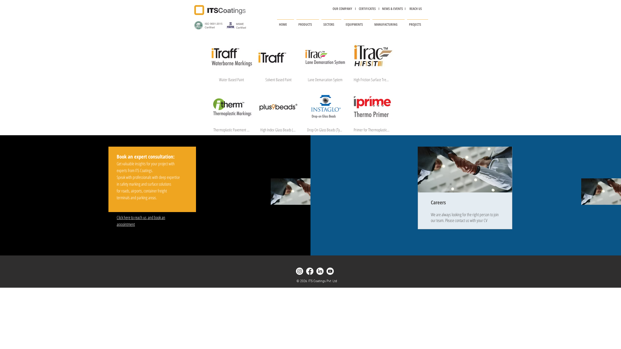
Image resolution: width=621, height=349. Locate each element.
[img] (231, 63)
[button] (307, 22)
